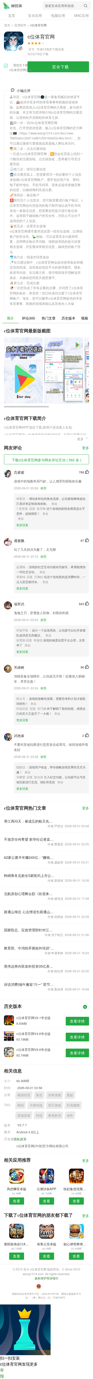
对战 (39, 1115)
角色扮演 (54, 1115)
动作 (70, 1115)
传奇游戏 (54, 1095)
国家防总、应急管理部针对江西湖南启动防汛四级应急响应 (29, 929)
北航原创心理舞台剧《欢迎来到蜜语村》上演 (29, 893)
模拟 (20, 1105)
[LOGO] (12, 5)
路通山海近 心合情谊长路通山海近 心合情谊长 (29, 911)
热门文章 (49, 317)
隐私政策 (20, 1139)
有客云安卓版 (46, 1244)
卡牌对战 (36, 1105)
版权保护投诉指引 (47, 1278)
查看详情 (77, 1021)
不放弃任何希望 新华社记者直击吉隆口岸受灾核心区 (29, 839)
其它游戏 (54, 1105)
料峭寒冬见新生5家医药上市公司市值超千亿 (29, 875)
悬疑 (70, 1095)
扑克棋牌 (73, 1105)
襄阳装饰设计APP (17, 1244)
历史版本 (68, 317)
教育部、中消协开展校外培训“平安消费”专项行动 (29, 948)
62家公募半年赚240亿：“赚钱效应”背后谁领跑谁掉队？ (29, 857)
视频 (84, 317)
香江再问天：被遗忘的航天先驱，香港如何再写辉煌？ (29, 821)
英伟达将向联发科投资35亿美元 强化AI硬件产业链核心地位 (29, 966)
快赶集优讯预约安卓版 (76, 1188)
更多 (85, 448)
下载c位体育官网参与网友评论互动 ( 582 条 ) (46, 459)
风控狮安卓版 (16, 1188)
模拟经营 (23, 1095)
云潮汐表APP (46, 1188)
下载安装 (58, 49)
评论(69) (28, 317)
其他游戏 (23, 1115)
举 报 (2, 1373)
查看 (16, 1200)
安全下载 (60, 67)
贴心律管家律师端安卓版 (76, 1244)
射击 (39, 1095)
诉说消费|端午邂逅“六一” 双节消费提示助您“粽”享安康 (29, 984)
